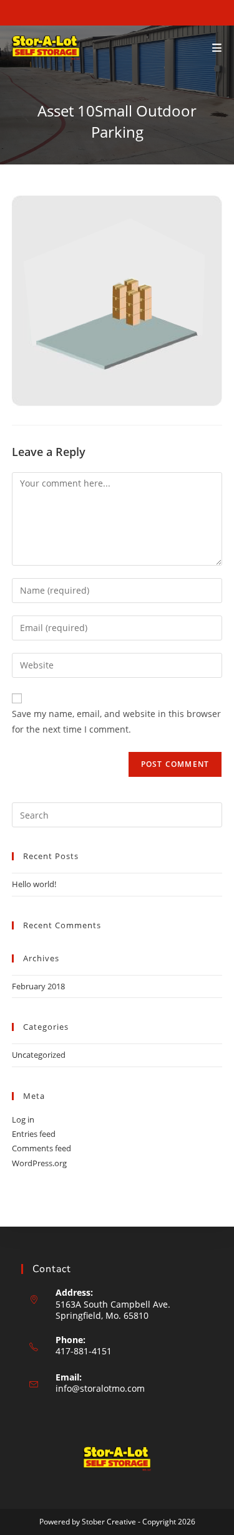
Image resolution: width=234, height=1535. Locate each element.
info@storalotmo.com (100, 1388)
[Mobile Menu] (217, 47)
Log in (23, 1119)
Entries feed (34, 1133)
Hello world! (34, 884)
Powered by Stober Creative (87, 1521)
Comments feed (41, 1148)
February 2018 (38, 986)
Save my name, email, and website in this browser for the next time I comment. (116, 721)
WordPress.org (39, 1163)
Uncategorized (39, 1054)
